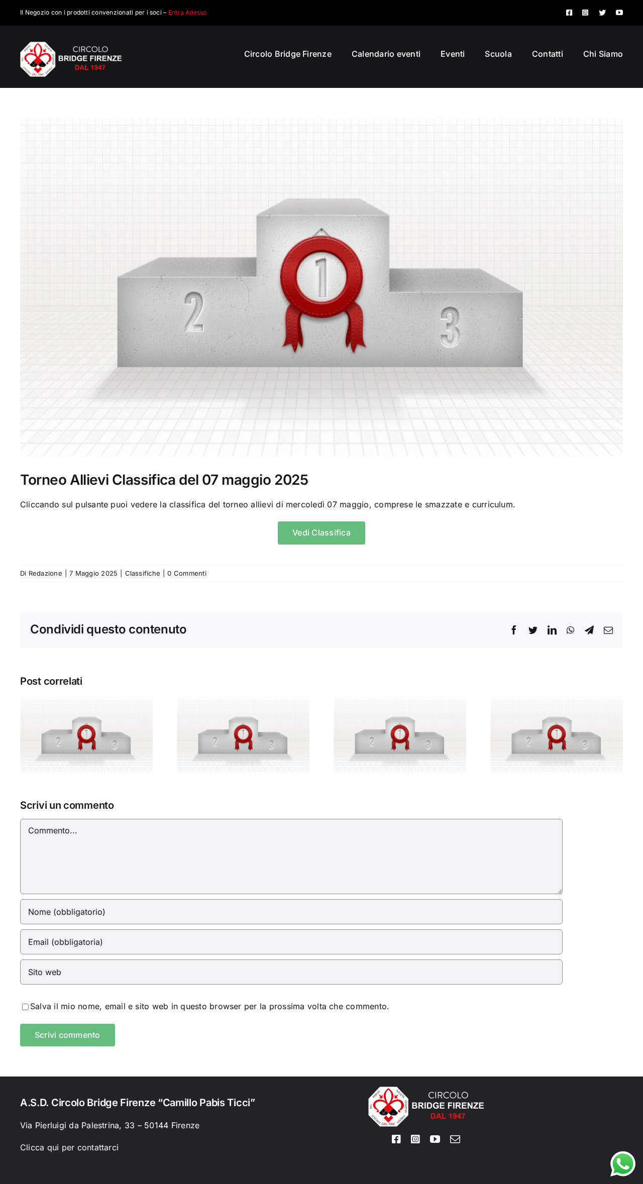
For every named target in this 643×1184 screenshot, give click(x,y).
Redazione (45, 573)
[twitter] (602, 12)
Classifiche (143, 573)
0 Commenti (186, 573)
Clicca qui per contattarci (69, 1147)
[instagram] (585, 12)
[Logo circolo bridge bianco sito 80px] (71, 46)
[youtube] (619, 12)
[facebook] (569, 12)
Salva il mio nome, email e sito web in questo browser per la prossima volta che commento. (209, 1006)
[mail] (455, 1139)
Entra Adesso (187, 12)
